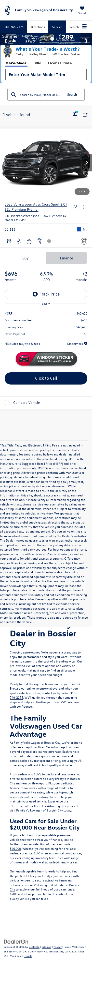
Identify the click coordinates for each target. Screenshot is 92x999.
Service (57, 27)
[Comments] (84, 241)
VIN (38, 63)
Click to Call (46, 378)
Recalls (28, 956)
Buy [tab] (25, 258)
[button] (87, 162)
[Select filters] (75, 114)
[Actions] (83, 207)
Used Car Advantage (52, 747)
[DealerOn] (16, 941)
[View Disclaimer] (49, 241)
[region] (46, 321)
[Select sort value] (84, 114)
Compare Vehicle (26, 402)
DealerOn (34, 947)
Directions (38, 27)
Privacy (57, 947)
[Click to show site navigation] (84, 27)
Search (72, 94)
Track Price (50, 294)
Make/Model (16, 63)
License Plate (60, 63)
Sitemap (46, 947)
